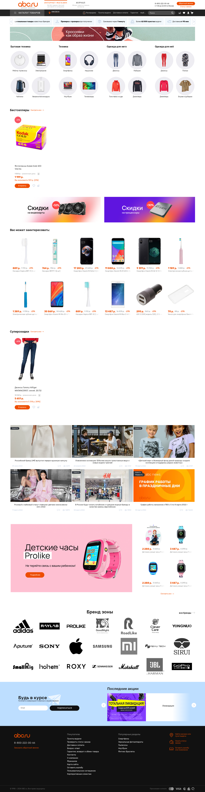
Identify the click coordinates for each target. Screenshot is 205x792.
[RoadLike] (129, 626)
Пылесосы (123, 745)
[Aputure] (23, 646)
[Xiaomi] (129, 646)
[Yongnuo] (182, 626)
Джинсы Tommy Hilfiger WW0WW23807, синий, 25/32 (28, 389)
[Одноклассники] (21, 759)
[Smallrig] (23, 666)
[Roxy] (76, 666)
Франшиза (72, 761)
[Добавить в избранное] (34, 186)
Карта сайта (72, 764)
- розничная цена (25, 174)
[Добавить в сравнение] (38, 186)
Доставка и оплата (120, 13)
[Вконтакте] (16, 759)
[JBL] (155, 666)
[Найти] (172, 13)
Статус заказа (185, 7)
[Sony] (50, 646)
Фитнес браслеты (126, 751)
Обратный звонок (186, 3)
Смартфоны (123, 739)
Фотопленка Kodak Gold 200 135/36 (28, 167)
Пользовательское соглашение (81, 771)
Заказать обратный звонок (26, 748)
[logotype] (27, 5)
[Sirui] (182, 646)
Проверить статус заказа (78, 742)
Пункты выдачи (104, 13)
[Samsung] (102, 646)
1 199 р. (19, 177)
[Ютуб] (26, 759)
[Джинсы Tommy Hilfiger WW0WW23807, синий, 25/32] (31, 359)
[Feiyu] (155, 646)
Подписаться (64, 708)
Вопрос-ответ (73, 748)
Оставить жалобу (75, 767)
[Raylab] (50, 626)
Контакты (71, 755)
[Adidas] (23, 626)
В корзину (22, 186)
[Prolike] (76, 626)
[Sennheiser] (102, 666)
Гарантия (134, 13)
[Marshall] (129, 666)
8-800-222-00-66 (162, 4)
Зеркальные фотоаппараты (130, 742)
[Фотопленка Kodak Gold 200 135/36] (31, 138)
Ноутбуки (122, 748)
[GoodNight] (102, 626)
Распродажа (91, 13)
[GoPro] (182, 666)
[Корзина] (193, 13)
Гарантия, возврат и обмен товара (83, 751)
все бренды (185, 613)
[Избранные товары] (184, 13)
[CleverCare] (155, 626)
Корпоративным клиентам (79, 774)
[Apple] (76, 646)
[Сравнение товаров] (180, 13)
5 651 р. (19, 398)
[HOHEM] (50, 666)
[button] (11, 21)
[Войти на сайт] (188, 12)
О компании (72, 758)
